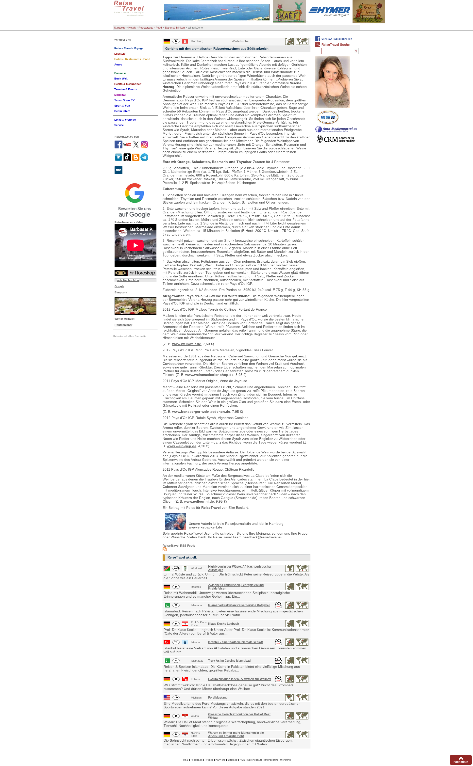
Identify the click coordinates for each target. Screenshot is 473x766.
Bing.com (121, 292)
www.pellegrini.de (199, 501)
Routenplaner (123, 324)
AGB (242, 759)
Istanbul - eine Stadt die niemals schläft (235, 642)
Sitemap (232, 759)
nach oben (461, 762)
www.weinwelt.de (186, 344)
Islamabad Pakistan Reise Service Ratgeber (239, 605)
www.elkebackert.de (205, 527)
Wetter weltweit (125, 318)
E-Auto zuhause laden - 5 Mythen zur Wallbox (239, 679)
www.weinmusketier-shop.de (209, 375)
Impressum (271, 759)
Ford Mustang (217, 697)
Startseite (119, 27)
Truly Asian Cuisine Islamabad (229, 660)
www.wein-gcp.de (181, 446)
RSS (185, 759)
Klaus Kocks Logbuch (223, 623)
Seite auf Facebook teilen (336, 38)
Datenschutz (254, 759)
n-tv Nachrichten (128, 280)
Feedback (197, 759)
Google (119, 286)
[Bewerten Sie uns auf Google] (135, 199)
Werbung (285, 759)
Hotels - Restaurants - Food (145, 27)
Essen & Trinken (175, 27)
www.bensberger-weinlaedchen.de (201, 412)
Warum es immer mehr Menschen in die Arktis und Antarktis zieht (236, 734)
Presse (209, 759)
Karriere (220, 759)
